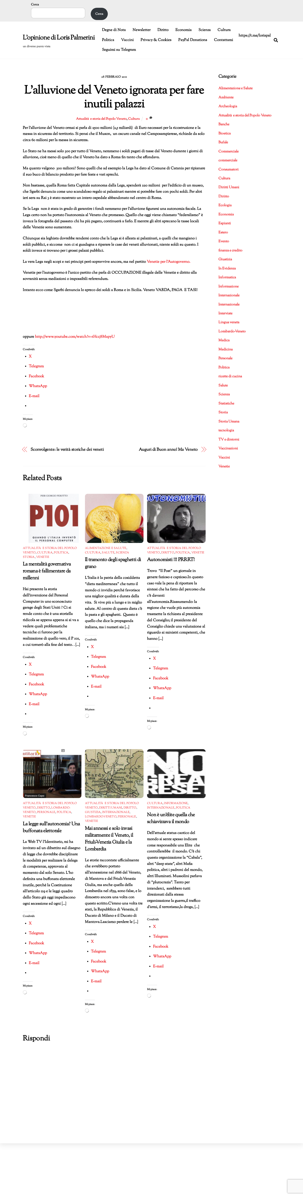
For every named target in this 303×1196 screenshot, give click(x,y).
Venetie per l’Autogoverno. (168, 261)
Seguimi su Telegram (119, 49)
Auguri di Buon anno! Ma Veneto (168, 450)
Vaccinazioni (228, 448)
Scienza (205, 30)
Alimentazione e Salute (105, 548)
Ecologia (225, 205)
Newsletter (142, 30)
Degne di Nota (114, 30)
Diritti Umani (110, 808)
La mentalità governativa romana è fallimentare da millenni (47, 571)
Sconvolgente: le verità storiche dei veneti (67, 450)
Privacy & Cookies (156, 40)
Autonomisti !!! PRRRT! (171, 559)
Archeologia (227, 106)
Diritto (163, 30)
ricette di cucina (230, 376)
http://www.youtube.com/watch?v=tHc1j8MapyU (75, 336)
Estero (223, 232)
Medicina (225, 349)
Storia (29, 557)
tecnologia (226, 430)
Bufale (223, 142)
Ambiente (226, 97)
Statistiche (226, 403)
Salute (108, 553)
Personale (46, 812)
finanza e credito (230, 250)
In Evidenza (227, 268)
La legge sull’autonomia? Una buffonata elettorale (51, 827)
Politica (108, 40)
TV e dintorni (228, 439)
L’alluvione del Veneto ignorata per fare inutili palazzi (114, 97)
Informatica (227, 277)
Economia (183, 30)
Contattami (223, 40)
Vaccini (127, 40)
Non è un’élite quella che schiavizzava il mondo (171, 818)
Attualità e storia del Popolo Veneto (101, 118)
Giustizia (93, 812)
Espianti (224, 223)
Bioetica (224, 133)
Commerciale (228, 151)
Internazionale (116, 812)
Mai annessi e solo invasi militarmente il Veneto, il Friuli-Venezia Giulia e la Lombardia (109, 839)
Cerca (35, 4)
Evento (223, 241)
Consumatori (228, 169)
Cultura (224, 30)
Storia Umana (228, 421)
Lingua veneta (228, 322)
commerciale (227, 160)
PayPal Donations (192, 40)
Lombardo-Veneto (100, 817)
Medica (224, 340)
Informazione (176, 803)
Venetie (42, 557)
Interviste (225, 313)
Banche (223, 124)
